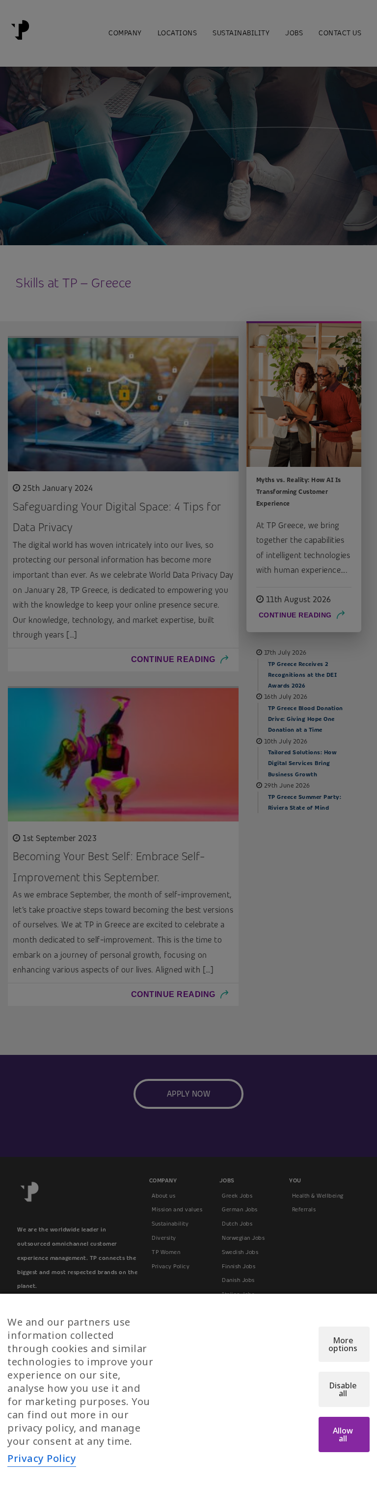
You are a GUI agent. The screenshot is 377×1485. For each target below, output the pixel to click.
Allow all (343, 1434)
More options (342, 1344)
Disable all (343, 1389)
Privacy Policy (41, 1458)
